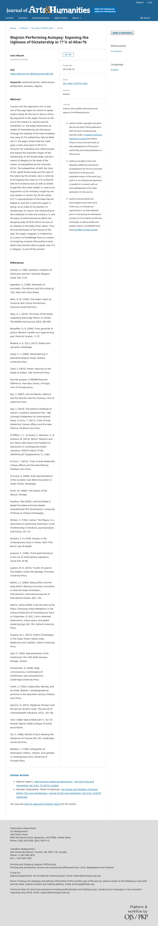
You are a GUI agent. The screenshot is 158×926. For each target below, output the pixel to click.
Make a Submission (122, 32)
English (114, 69)
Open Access (60, 17)
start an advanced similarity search (42, 804)
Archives (23, 17)
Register (140, 2)
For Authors (116, 51)
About (75, 17)
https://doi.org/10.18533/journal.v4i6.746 (31, 73)
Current (10, 17)
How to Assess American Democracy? (53, 781)
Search (146, 17)
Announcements (40, 17)
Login (149, 2)
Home (13, 28)
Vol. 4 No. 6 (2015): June (42, 28)
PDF (69, 54)
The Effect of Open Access (85, 229)
